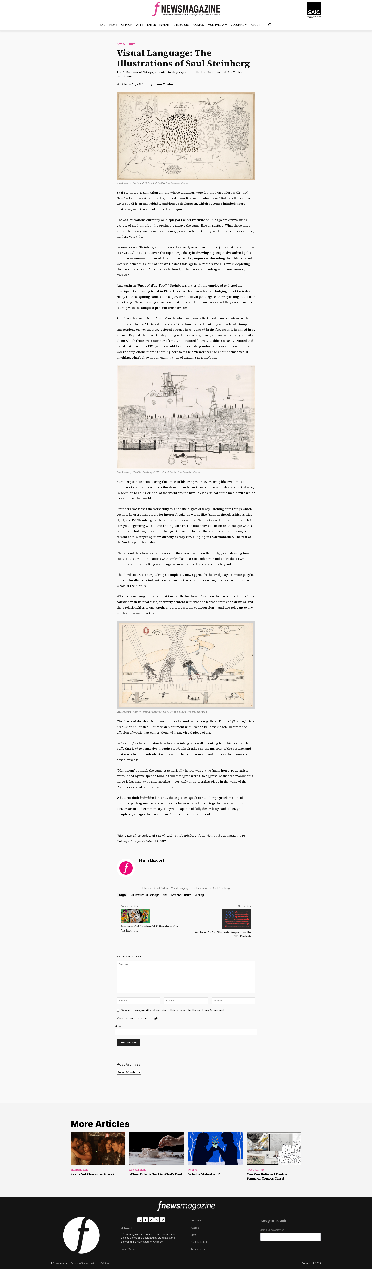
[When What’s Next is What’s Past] (156, 1148)
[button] (270, 24)
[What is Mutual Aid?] (215, 1148)
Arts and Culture (181, 895)
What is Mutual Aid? (204, 1174)
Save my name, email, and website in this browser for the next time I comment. (172, 1010)
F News (146, 888)
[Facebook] (145, 1219)
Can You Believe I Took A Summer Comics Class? (267, 1176)
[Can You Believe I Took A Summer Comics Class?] (274, 1148)
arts (165, 895)
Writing (199, 895)
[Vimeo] (162, 1219)
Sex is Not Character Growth (93, 1174)
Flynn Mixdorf (164, 84)
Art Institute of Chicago (145, 895)
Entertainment (79, 1169)
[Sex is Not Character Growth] (98, 1148)
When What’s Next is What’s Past (155, 1174)
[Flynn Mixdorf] (126, 868)
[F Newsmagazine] (314, 10)
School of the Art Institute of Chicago (91, 1263)
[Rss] (139, 1219)
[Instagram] (156, 1219)
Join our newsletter (272, 1230)
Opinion (192, 1169)
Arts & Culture (126, 44)
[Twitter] (151, 1219)
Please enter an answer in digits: (138, 1018)
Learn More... (128, 1249)
